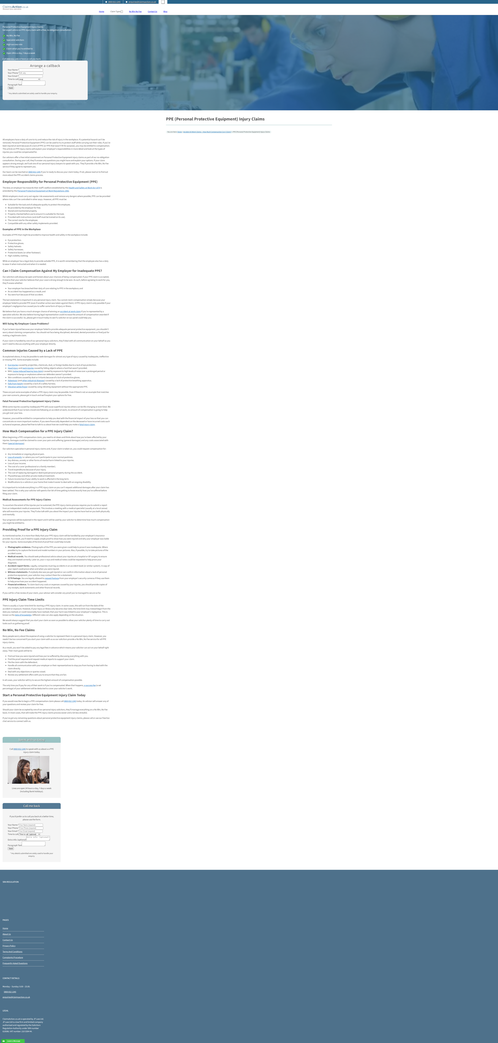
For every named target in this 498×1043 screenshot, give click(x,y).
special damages (16, 443)
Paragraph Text (15, 84)
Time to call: (13, 79)
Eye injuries (13, 365)
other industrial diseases (33, 380)
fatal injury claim (87, 424)
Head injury (13, 368)
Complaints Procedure (13, 957)
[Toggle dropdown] (122, 11)
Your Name (13, 69)
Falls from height (15, 383)
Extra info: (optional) (17, 839)
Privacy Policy (9, 945)
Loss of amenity (15, 457)
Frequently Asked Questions (15, 963)
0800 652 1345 (114, 2)
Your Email (13, 76)
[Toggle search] (163, 2)
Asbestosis (12, 380)
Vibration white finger (17, 386)
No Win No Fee (135, 11)
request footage (52, 578)
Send (11, 88)
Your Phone (13, 73)
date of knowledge (23, 615)
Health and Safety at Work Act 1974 (84, 187)
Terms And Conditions (12, 951)
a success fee (90, 685)
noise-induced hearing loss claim (28, 371)
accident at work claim (70, 311)
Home (101, 11)
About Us (7, 934)
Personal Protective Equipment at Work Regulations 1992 (43, 191)
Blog (165, 11)
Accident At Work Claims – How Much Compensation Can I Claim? (207, 132)
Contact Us (152, 11)
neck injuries (28, 368)
